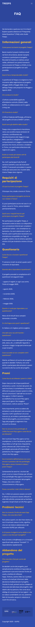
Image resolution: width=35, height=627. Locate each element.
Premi (26, 404)
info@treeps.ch (18, 540)
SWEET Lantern (23, 120)
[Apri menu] (32, 3)
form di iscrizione (11, 55)
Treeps (6, 3)
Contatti (23, 542)
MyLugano (14, 454)
